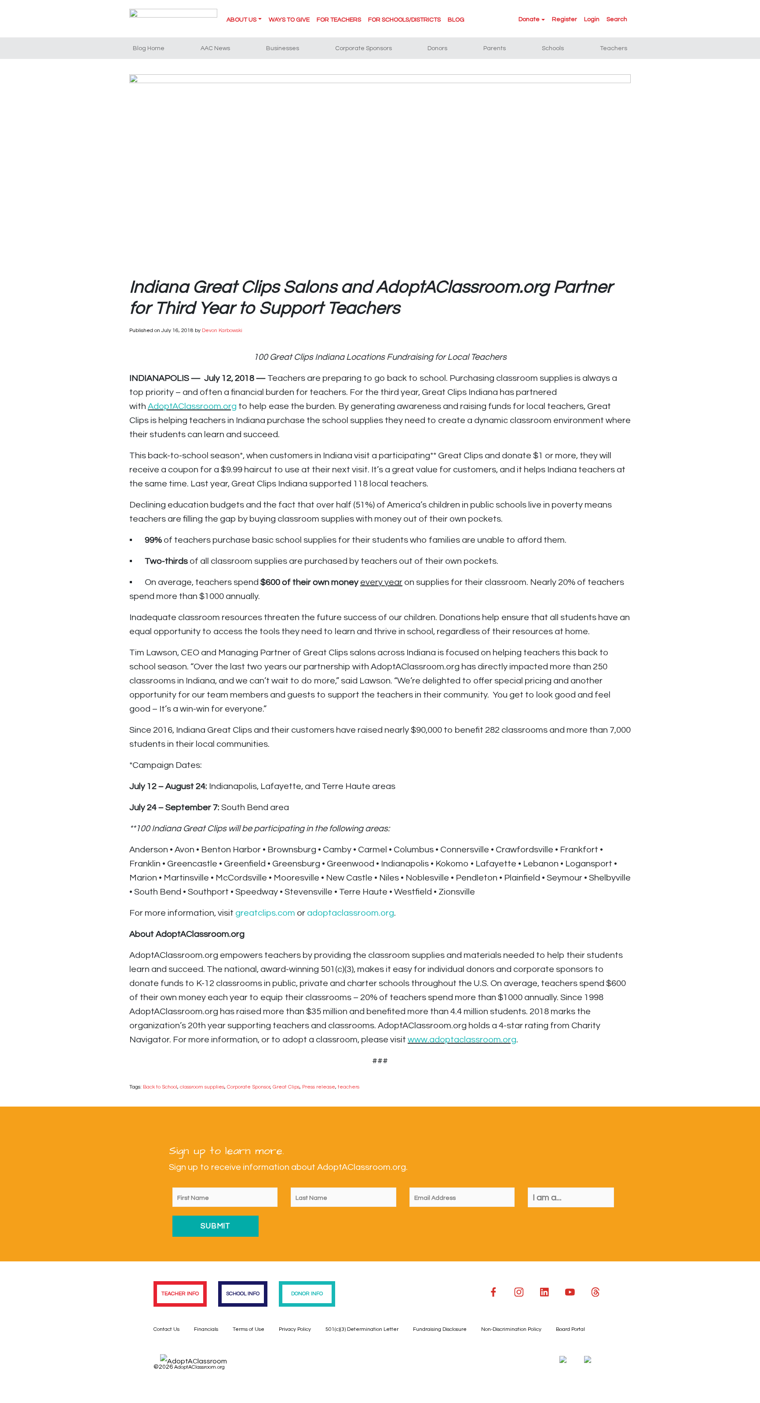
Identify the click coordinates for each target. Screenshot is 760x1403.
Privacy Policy (295, 1329)
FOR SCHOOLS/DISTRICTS (404, 20)
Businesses (282, 48)
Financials (206, 1329)
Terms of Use (248, 1329)
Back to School (160, 1087)
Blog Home (148, 48)
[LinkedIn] (544, 1292)
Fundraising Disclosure (440, 1329)
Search (617, 19)
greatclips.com (265, 913)
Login (591, 19)
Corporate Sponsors (363, 48)
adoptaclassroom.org (350, 913)
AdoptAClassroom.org (192, 406)
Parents (494, 48)
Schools (553, 48)
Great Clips (286, 1087)
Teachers (613, 48)
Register (564, 19)
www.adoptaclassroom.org (462, 1039)
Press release (318, 1087)
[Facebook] (493, 1292)
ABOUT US (241, 20)
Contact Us (166, 1329)
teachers (348, 1087)
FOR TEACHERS (339, 20)
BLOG (456, 20)
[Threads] (596, 1292)
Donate (529, 19)
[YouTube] (570, 1292)
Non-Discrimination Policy (511, 1329)
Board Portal (570, 1329)
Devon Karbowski (222, 330)
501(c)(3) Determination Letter (361, 1329)
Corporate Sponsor (248, 1087)
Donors (437, 48)
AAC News (215, 48)
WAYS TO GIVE (289, 20)
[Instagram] (519, 1292)
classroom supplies (202, 1087)
